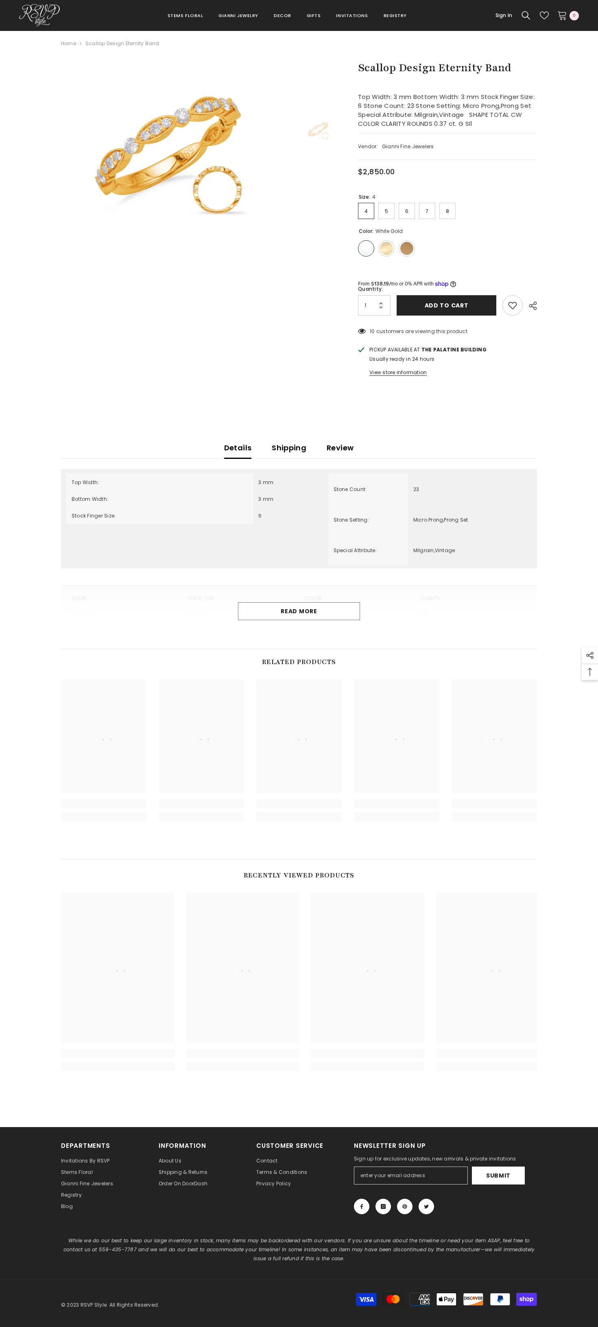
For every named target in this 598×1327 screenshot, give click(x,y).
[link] (103, 803)
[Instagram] (383, 1206)
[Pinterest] (404, 1206)
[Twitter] (426, 1206)
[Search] (526, 15)
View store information (398, 372)
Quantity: (370, 288)
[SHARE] (530, 306)
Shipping (289, 448)
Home (68, 43)
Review (340, 448)
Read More (299, 611)
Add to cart (446, 305)
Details (238, 448)
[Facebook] (361, 1206)
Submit (498, 1175)
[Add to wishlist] (512, 305)
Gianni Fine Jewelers (408, 146)
